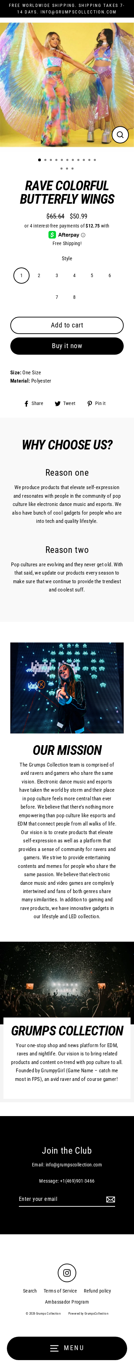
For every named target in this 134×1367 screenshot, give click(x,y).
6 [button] (68, 160)
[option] (67, 85)
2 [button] (46, 160)
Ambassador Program (67, 1302)
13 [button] (67, 169)
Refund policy (97, 1291)
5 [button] (62, 160)
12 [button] (62, 169)
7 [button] (73, 160)
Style (67, 258)
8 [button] (79, 160)
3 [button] (51, 160)
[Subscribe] (109, 1199)
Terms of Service (60, 1291)
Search (30, 1291)
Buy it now (67, 346)
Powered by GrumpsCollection (88, 1313)
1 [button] (40, 160)
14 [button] (73, 169)
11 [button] (95, 160)
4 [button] (57, 160)
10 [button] (90, 160)
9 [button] (84, 160)
